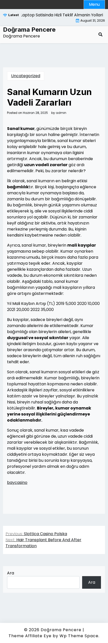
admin (61, 112)
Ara (10, 573)
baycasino (17, 482)
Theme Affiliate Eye (30, 636)
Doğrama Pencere (29, 29)
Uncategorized (25, 76)
